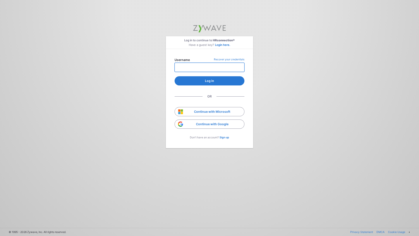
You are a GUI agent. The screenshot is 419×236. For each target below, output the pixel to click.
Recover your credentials (229, 59)
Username (182, 60)
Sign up (224, 137)
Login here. (222, 45)
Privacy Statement (361, 232)
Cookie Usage (396, 232)
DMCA (380, 232)
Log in (209, 81)
